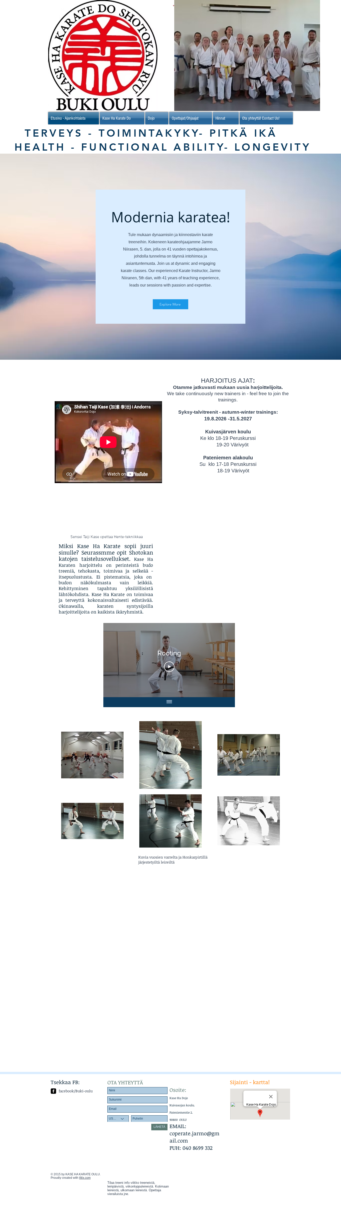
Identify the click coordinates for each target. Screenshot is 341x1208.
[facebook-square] (53, 1091)
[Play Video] (169, 666)
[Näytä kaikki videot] (169, 702)
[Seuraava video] (224, 660)
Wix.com (85, 1178)
